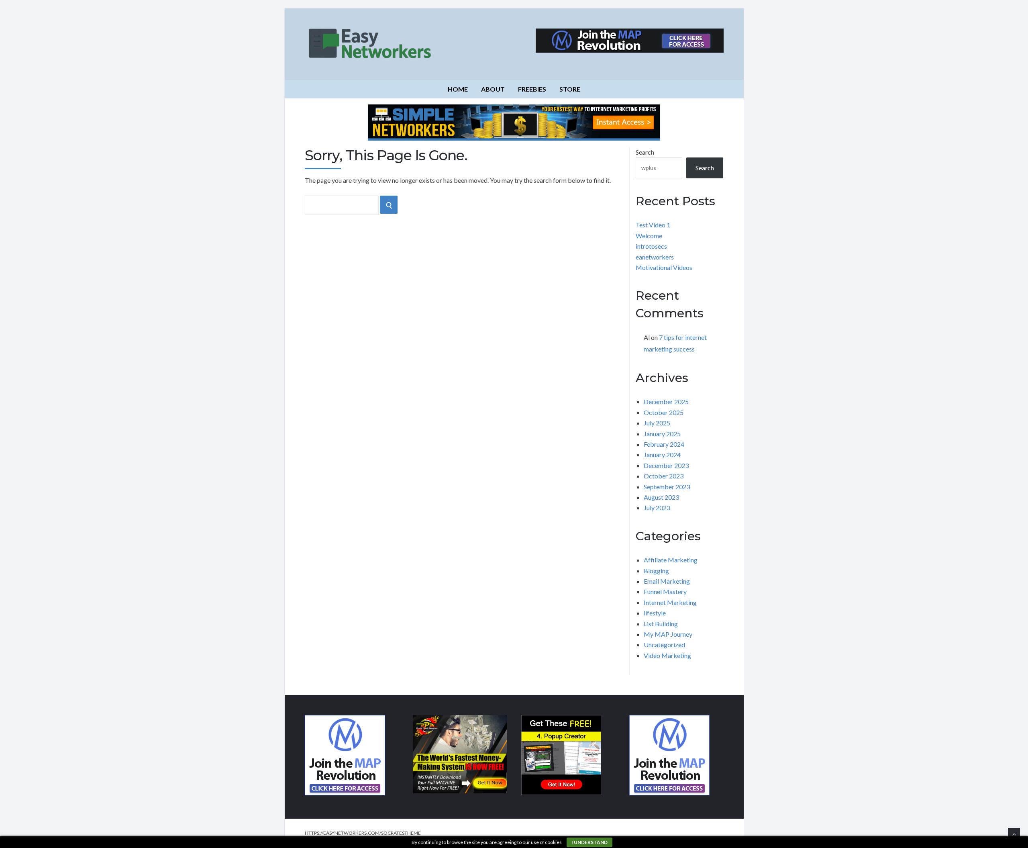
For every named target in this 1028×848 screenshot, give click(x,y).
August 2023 (661, 497)
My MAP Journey (668, 634)
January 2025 (662, 433)
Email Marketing (667, 581)
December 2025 (666, 401)
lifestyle (655, 613)
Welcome (649, 235)
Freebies (532, 89)
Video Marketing (667, 655)
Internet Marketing (670, 602)
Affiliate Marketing (671, 560)
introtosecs (651, 246)
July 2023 (657, 507)
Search (645, 152)
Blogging (656, 570)
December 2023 (666, 465)
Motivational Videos (664, 267)
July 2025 (657, 423)
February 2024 (664, 444)
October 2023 (663, 476)
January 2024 (662, 454)
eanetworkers (655, 257)
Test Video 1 (653, 225)
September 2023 (667, 486)
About (493, 89)
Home (458, 89)
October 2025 (663, 412)
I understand (589, 842)
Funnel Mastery (665, 591)
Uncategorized (664, 644)
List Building (661, 623)
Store (569, 89)
